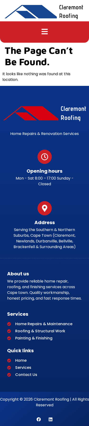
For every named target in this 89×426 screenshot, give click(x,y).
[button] (44, 32)
